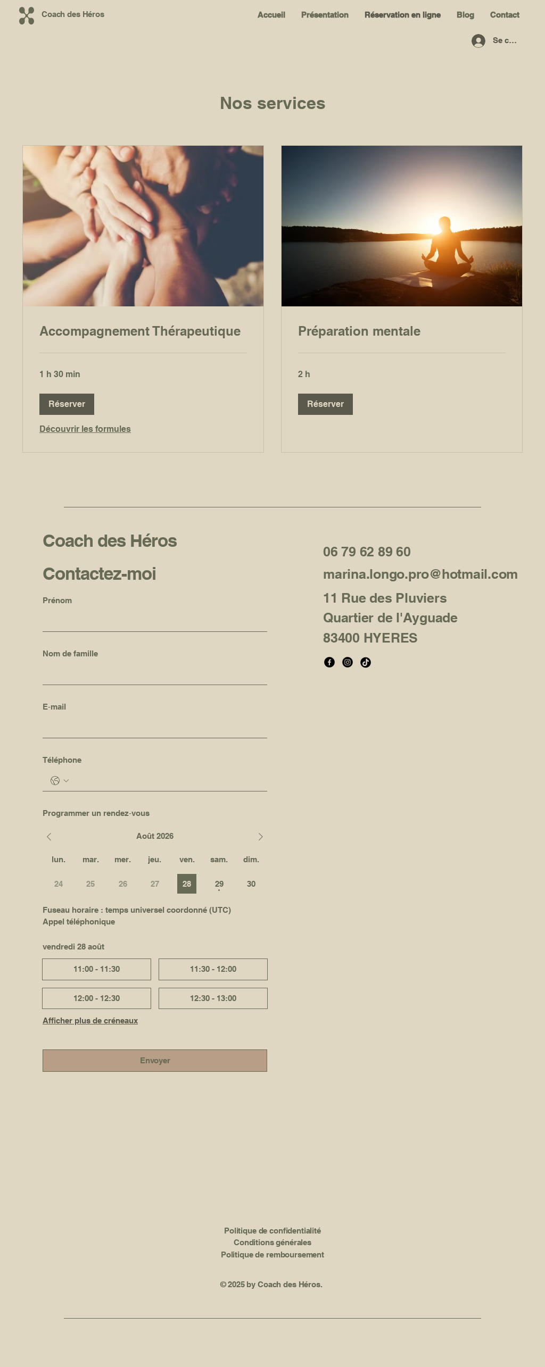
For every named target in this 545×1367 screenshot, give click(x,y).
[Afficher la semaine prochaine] (260, 836)
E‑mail (54, 706)
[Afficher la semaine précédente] (49, 836)
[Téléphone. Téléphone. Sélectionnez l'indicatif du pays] (59, 780)
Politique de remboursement (272, 1254)
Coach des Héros (110, 540)
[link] (143, 331)
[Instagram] (347, 662)
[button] (66, 404)
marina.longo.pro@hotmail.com (420, 574)
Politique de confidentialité (272, 1230)
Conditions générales (272, 1242)
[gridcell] (186, 883)
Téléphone (62, 759)
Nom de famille (70, 653)
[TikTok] (365, 662)
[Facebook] (329, 662)
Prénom (57, 600)
